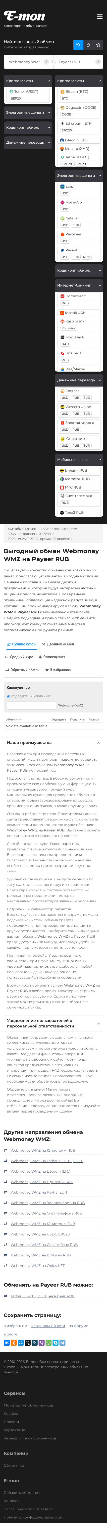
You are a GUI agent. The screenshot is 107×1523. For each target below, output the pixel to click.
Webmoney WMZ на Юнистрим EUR (43, 1223)
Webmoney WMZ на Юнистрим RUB (43, 1150)
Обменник (13, 719)
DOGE (66, 114)
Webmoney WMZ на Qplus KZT (38, 1265)
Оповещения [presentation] (54, 657)
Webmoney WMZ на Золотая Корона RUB (48, 1203)
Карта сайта (14, 1430)
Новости (11, 1421)
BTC (65, 98)
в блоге (10, 1334)
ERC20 (67, 130)
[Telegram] (62, 1343)
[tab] (21, 644)
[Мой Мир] (21, 1343)
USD (65, 193)
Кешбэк (11, 1413)
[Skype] (55, 1343)
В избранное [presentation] (60, 670)
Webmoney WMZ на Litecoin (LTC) (40, 1171)
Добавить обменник (22, 1492)
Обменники (14, 1465)
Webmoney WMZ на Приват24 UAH (42, 1182)
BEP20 (16, 98)
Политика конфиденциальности (33, 1517)
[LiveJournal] (35, 1343)
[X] (28, 1343)
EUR (75, 225)
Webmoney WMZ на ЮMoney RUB (41, 1255)
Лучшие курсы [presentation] (24, 644)
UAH (65, 344)
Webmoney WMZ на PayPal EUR (39, 1192)
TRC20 (81, 164)
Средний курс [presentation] (21, 657)
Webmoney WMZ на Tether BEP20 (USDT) (47, 1161)
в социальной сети (48, 1325)
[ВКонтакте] (7, 1343)
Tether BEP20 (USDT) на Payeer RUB (43, 1296)
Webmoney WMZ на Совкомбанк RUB (44, 1244)
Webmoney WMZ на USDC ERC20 (40, 1234)
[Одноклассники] (14, 1343)
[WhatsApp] (49, 1343)
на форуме (78, 1325)
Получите (43, 696)
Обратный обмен (24, 670)
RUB (86, 257)
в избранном (15, 1325)
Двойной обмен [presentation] (60, 644)
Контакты (12, 1501)
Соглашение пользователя (28, 1509)
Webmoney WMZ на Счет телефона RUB (46, 1213)
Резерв (94, 719)
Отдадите (19, 696)
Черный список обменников (30, 1438)
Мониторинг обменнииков (28, 1405)
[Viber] (42, 1343)
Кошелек (69, 328)
